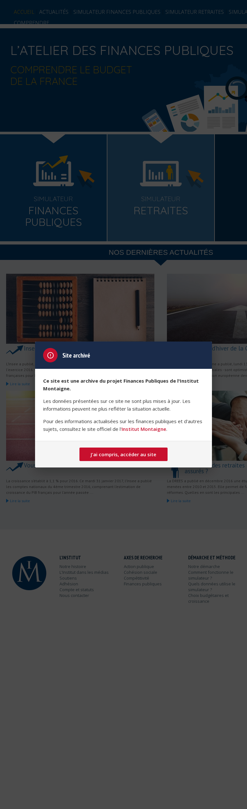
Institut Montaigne (144, 429)
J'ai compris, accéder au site (123, 454)
